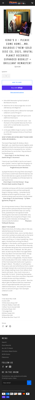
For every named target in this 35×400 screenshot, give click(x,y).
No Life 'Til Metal (7, 348)
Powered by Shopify (19, 390)
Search (4, 342)
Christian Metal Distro (9, 351)
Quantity (4, 71)
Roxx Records (6, 345)
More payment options (17, 92)
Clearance (5, 357)
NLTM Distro (6, 354)
